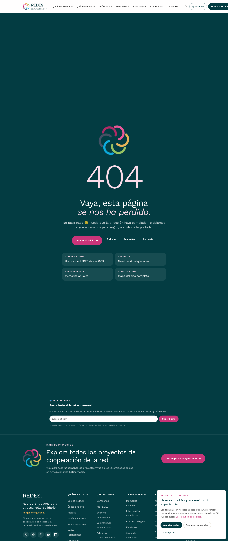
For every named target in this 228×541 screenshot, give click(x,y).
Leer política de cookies (188, 517)
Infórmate (104, 6)
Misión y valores (76, 518)
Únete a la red (75, 506)
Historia (71, 512)
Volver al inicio (85, 240)
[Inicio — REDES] (35, 6)
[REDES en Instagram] (41, 535)
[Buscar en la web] (186, 6)
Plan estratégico (135, 521)
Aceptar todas (171, 525)
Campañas (129, 239)
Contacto (172, 6)
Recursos (121, 6)
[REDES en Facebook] (33, 535)
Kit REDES (102, 506)
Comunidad (156, 6)
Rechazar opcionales (197, 525)
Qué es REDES (75, 500)
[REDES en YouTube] (48, 535)
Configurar (169, 532)
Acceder (199, 6)
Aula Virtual (139, 6)
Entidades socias (76, 524)
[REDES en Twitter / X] (26, 535)
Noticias (111, 239)
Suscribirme (168, 419)
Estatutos (131, 527)
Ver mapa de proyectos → (181, 458)
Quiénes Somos (61, 6)
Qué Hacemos (85, 6)
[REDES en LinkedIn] (56, 535)
